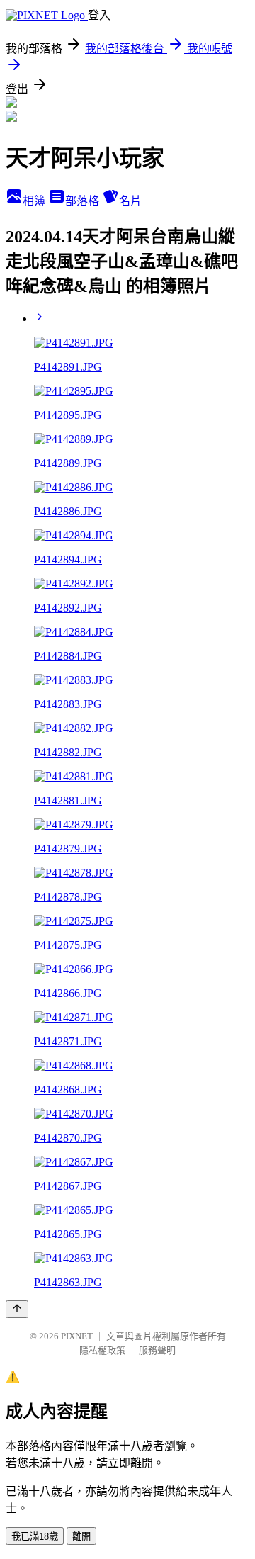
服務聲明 (157, 1350)
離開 (81, 1536)
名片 (130, 201)
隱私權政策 (102, 1350)
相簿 (35, 201)
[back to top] (17, 1309)
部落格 (83, 201)
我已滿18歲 (34, 1536)
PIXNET (77, 1336)
